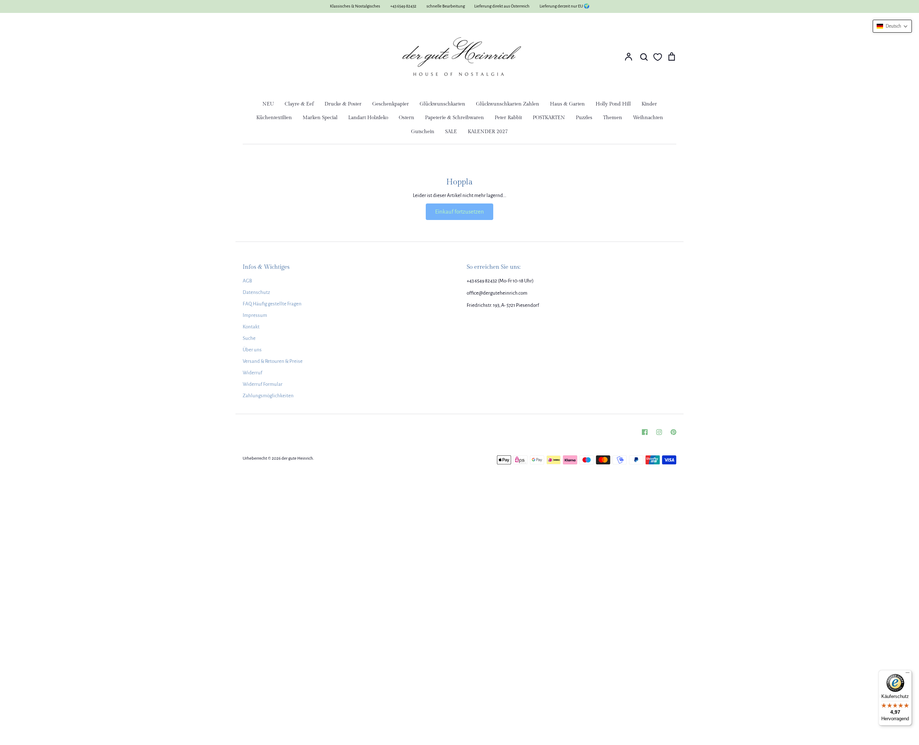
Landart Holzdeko (368, 118)
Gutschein (422, 132)
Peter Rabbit (508, 118)
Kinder (649, 104)
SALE (451, 132)
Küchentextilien (274, 118)
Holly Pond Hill (613, 104)
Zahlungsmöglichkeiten (268, 395)
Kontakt (251, 326)
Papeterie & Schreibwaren (454, 118)
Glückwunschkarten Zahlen (507, 104)
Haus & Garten (567, 104)
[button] (892, 26)
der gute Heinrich (297, 458)
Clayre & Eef (299, 104)
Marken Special (320, 118)
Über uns (252, 349)
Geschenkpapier (390, 104)
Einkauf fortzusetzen (459, 211)
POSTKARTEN (549, 118)
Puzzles (584, 118)
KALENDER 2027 (488, 132)
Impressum (255, 315)
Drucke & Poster (343, 104)
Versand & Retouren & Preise (273, 361)
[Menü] (907, 674)
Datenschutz (256, 292)
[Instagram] (659, 432)
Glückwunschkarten (442, 104)
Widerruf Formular (263, 384)
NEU (268, 104)
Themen (612, 118)
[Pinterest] (673, 432)
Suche (249, 338)
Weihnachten (648, 118)
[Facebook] (645, 432)
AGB (247, 281)
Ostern (406, 118)
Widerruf (252, 372)
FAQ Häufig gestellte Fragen (272, 303)
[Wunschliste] (658, 57)
